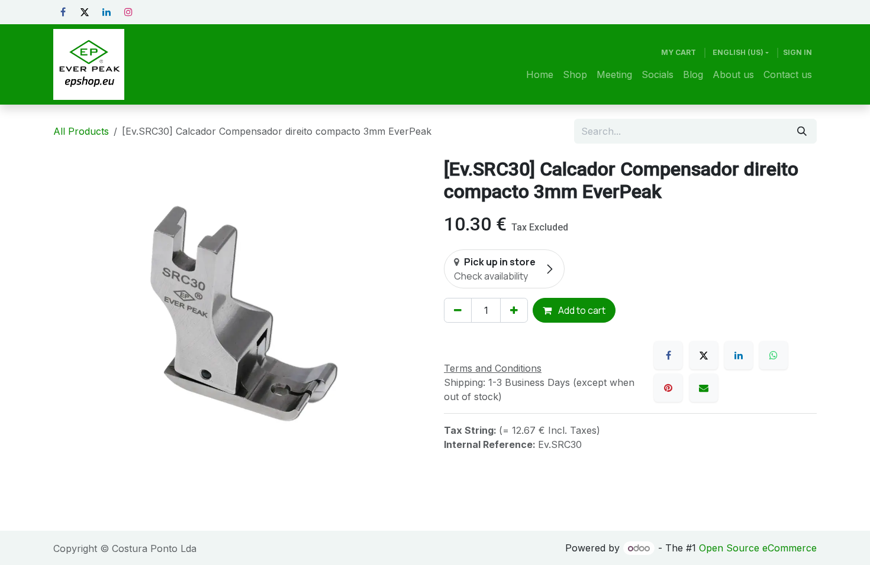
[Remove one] (458, 310)
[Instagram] (128, 11)
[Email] (703, 388)
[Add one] (514, 310)
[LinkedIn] (106, 11)
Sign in (797, 52)
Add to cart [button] (580, 310)
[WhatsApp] (773, 355)
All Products (81, 131)
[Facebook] (62, 11)
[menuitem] (539, 74)
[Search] (802, 131)
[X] (84, 11)
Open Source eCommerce (758, 548)
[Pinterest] (668, 388)
